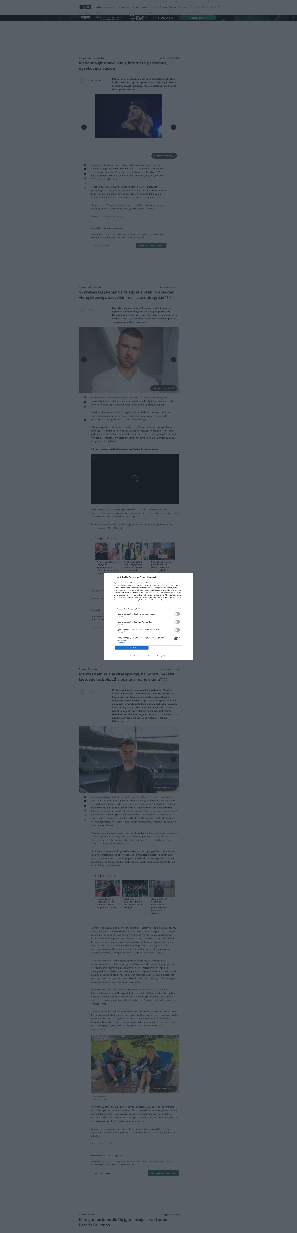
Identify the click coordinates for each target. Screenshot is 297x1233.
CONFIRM (132, 647)
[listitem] (148, 609)
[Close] (188, 577)
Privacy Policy (162, 656)
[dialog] (148, 616)
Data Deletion (135, 656)
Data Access (148, 656)
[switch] (177, 614)
